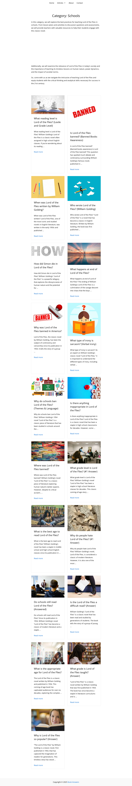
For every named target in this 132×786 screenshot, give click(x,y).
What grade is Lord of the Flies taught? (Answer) (82, 672)
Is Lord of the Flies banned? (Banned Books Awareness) (83, 136)
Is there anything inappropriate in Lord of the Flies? (83, 406)
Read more (38, 152)
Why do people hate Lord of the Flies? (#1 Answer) (81, 539)
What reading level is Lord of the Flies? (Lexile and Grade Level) (47, 122)
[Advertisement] (66, 48)
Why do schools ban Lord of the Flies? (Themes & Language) (46, 404)
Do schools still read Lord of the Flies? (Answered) (45, 605)
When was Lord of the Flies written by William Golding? (47, 206)
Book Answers (73, 782)
